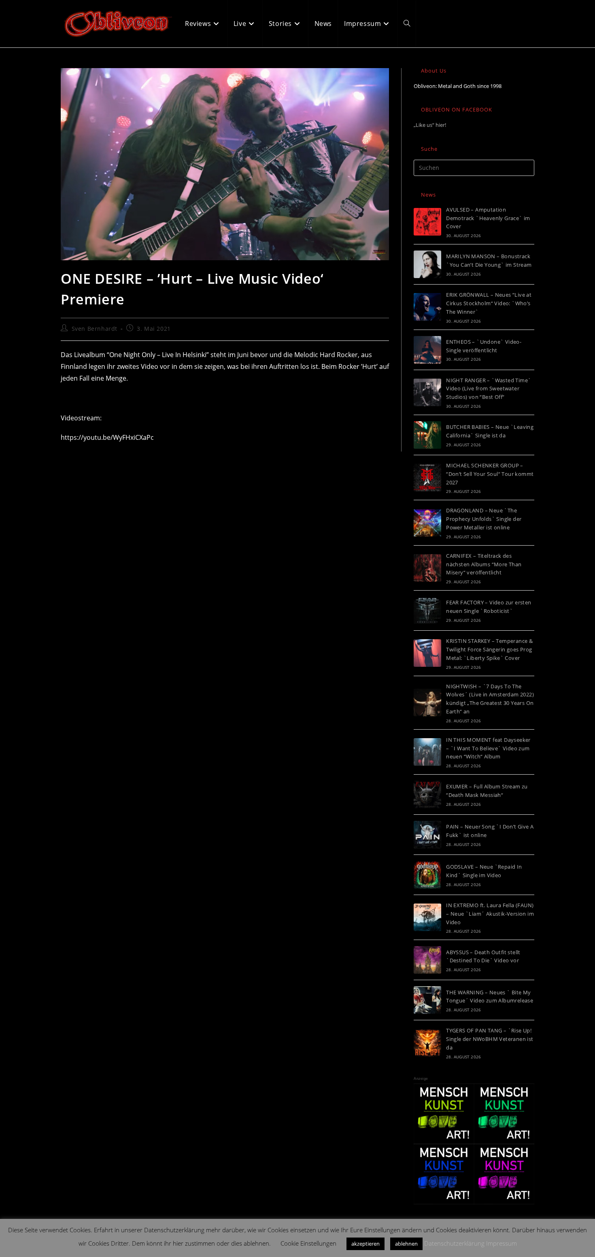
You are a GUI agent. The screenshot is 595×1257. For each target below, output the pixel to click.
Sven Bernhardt (94, 328)
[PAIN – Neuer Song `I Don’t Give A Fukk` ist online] (427, 834)
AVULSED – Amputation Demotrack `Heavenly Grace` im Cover (488, 218)
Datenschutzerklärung (454, 1243)
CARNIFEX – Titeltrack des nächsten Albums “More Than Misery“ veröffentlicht (483, 564)
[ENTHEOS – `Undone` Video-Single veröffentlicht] (427, 350)
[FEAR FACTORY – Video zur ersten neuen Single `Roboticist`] (427, 610)
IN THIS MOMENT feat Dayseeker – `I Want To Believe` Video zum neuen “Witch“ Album (488, 748)
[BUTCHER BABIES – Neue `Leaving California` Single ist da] (427, 435)
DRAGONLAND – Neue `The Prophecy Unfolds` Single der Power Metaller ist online (483, 519)
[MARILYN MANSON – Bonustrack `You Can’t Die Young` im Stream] (427, 264)
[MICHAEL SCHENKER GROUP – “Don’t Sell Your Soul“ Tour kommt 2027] (427, 477)
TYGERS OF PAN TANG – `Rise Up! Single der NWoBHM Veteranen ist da (489, 1039)
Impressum (501, 1243)
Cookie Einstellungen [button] (308, 1243)
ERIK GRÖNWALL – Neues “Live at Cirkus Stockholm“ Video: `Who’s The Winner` (488, 303)
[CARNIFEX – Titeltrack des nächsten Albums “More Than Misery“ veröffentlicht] (427, 568)
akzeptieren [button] (365, 1243)
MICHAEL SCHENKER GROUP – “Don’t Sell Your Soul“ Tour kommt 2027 (489, 474)
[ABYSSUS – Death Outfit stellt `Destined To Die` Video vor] (427, 960)
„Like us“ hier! (430, 124)
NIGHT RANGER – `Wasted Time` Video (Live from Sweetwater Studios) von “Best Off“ (488, 389)
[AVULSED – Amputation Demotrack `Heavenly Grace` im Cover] (427, 222)
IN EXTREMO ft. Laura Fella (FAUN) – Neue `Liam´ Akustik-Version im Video (490, 914)
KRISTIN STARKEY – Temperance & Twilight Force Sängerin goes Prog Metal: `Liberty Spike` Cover (489, 649)
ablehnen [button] (406, 1243)
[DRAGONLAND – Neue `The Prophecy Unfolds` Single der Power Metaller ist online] (427, 523)
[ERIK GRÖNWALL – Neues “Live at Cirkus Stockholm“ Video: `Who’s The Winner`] (427, 307)
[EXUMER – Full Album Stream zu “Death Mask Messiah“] (427, 794)
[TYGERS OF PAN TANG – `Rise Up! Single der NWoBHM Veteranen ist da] (427, 1043)
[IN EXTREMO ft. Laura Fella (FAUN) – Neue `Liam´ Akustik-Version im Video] (427, 917)
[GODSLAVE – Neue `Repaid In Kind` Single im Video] (427, 875)
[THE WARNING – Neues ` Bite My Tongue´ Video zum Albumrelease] (427, 1000)
